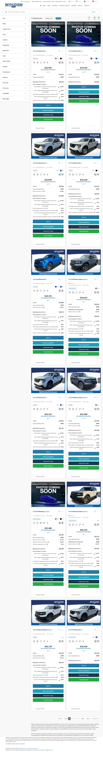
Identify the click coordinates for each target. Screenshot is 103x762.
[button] (63, 34)
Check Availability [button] (48, 110)
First (60, 718)
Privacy (25, 748)
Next (82, 718)
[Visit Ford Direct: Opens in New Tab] (50, 750)
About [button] (80, 5)
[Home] (40, 5)
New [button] (44, 5)
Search (93, 11)
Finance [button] (73, 5)
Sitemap (21, 748)
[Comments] (60, 62)
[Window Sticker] (62, 62)
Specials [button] (55, 5)
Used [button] (48, 5)
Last (88, 718)
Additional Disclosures (33, 748)
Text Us (48, 105)
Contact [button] (87, 5)
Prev (65, 718)
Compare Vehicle (40, 128)
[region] (48, 88)
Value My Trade (48, 115)
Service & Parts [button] (64, 5)
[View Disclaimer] (47, 62)
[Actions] (62, 51)
